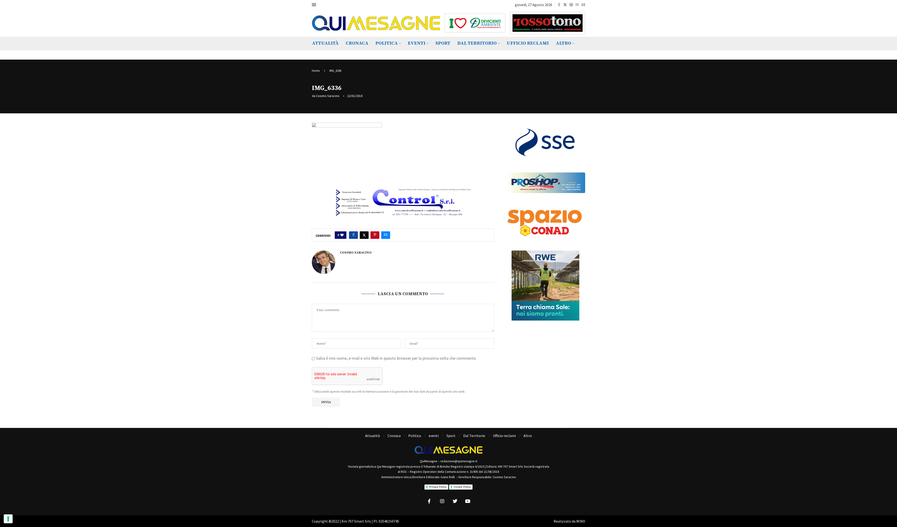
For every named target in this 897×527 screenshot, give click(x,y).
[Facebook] (559, 5)
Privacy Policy (437, 486)
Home (316, 71)
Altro (563, 43)
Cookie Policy (462, 486)
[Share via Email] (385, 235)
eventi (416, 43)
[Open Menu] (314, 5)
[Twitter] (565, 5)
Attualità (325, 43)
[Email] (583, 5)
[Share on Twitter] (364, 235)
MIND (580, 521)
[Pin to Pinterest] (374, 235)
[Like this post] (342, 235)
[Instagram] (571, 5)
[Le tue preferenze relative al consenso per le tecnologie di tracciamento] (8, 518)
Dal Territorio (477, 43)
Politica (386, 43)
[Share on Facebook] (353, 235)
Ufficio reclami (528, 43)
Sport (442, 43)
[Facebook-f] (429, 501)
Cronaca (357, 43)
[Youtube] (577, 5)
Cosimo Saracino (327, 96)
